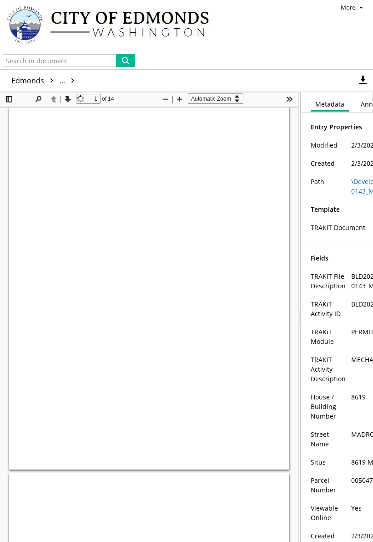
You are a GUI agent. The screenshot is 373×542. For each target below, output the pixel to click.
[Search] (125, 60)
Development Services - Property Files (146, 81)
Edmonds (39, 81)
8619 (299, 81)
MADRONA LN (251, 81)
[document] (337, 317)
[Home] (112, 26)
